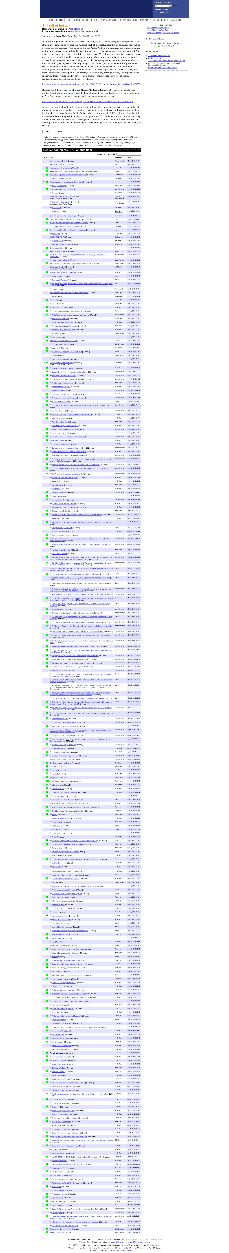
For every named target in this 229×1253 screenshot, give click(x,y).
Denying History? (58, 848)
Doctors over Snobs (57, 248)
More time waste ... (58, 1153)
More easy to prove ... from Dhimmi (64, 507)
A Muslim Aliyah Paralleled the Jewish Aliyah (166, 61)
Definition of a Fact (58, 1068)
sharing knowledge (59, 186)
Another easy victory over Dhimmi (64, 504)
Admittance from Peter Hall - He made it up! (67, 1183)
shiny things (56, 867)
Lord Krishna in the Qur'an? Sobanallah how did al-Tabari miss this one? (78, 632)
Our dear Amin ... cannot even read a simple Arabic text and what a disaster (79, 405)
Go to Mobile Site (162, 12)
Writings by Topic (162, 9)
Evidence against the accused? (63, 322)
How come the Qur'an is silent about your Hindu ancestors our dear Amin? (78, 594)
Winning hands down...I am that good (65, 953)
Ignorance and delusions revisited (64, 726)
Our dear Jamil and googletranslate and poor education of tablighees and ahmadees (82, 713)
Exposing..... (56, 518)
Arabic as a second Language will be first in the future (69, 171)
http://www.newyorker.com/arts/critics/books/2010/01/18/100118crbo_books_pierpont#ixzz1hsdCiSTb (91, 84)
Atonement (56, 481)
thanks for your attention (60, 319)
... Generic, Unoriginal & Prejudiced (64, 792)
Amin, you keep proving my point (63, 990)
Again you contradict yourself (62, 1009)
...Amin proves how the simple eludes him (67, 1164)
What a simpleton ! (58, 1172)
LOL (53, 942)
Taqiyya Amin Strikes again (61, 1122)
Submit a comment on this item (127, 149)
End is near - (56, 826)
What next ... (56, 489)
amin (54, 883)
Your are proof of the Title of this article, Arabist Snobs (71, 807)
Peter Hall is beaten (59, 1020)
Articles (59, 20)
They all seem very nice (60, 934)
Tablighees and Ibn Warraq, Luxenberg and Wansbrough (72, 663)
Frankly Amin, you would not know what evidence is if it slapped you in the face (80, 1094)
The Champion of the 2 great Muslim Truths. (67, 811)
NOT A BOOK (56, 208)
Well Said (55, 234)
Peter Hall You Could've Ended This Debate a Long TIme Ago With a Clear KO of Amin (83, 1140)
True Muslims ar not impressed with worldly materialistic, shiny (74, 886)
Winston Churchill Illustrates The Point (64, 341)
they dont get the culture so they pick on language (68, 230)
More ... (54, 1075)
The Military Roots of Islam (61, 202)
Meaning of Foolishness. (61, 1049)
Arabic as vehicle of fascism (60, 168)
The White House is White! (61, 818)
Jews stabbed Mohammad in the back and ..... (68, 964)
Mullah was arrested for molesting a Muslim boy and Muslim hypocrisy (77, 515)
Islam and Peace (58, 531)
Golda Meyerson (58, 833)
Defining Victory (57, 986)
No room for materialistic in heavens (65, 852)
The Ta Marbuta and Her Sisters (61, 363)
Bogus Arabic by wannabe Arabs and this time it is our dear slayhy (75, 1209)
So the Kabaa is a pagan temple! (63, 960)
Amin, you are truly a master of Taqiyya (66, 1016)
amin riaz (55, 337)
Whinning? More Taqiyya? (61, 1079)
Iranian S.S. (56, 348)
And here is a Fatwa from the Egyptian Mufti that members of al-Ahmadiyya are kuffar (82, 626)
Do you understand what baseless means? (67, 311)
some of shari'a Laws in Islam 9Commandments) (69, 931)
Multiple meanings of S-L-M (62, 528)
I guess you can (57, 1198)
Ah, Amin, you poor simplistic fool (64, 908)
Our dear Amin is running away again (65, 756)
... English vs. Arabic (59, 1100)
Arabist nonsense (56, 1233)
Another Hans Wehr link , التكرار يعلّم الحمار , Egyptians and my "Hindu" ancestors (81, 578)
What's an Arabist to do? (58, 164)
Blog (68, 20)
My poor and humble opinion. (62, 781)
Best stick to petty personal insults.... (65, 426)
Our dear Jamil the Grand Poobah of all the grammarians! (72, 613)
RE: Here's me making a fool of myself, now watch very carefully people (77, 698)
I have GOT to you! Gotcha (61, 1087)
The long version (58, 671)
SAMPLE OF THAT (57, 237)
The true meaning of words (59, 260)
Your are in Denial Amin (60, 916)
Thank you (56, 211)
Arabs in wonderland (59, 796)
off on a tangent (57, 785)
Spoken (85, 20)
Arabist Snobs (76, 29)
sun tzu (54, 778)
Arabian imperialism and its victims (64, 398)
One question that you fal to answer (64, 326)
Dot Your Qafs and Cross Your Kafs (64, 226)
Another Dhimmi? (58, 905)
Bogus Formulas (58, 1190)
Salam (54, 289)
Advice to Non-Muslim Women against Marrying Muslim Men (164, 64)
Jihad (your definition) (58, 267)
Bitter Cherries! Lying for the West (64, 394)
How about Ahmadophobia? (62, 760)
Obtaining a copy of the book (60, 197)
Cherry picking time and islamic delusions (67, 379)
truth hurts (53, 766)
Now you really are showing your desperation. (68, 1083)
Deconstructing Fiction (60, 511)
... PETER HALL (57, 1176)
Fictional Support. (58, 441)
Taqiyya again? (57, 938)
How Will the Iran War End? (158, 30)
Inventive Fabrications (60, 1202)
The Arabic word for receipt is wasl (64, 429)
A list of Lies (56, 972)
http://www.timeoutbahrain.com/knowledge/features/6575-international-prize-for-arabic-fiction (87, 101)
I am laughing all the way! (61, 550)
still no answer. (57, 1042)
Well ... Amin (56, 1187)
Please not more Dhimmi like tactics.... (65, 879)
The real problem (58, 855)
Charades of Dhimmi (59, 444)
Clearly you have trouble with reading (65, 1118)
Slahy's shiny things (59, 863)
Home (50, 20)
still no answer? (57, 1031)
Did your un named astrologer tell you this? (67, 844)
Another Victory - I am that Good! (63, 330)
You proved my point (59, 897)
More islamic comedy (59, 492)
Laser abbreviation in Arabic (62, 927)
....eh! (54, 912)
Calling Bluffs (56, 1150)
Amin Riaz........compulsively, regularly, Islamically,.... (70, 315)
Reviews (76, 20)
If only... (54, 815)
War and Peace (57, 241)
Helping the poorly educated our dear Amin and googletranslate (75, 656)
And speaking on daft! (60, 719)
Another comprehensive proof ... (63, 383)
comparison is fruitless (60, 946)
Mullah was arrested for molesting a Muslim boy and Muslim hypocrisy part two (80, 522)
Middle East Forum (142, 20)
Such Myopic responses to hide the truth (66, 1001)
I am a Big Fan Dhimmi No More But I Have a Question (71, 415)
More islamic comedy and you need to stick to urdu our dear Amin (75, 465)
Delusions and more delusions (63, 735)
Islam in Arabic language (61, 402)
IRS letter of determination (127, 1251)
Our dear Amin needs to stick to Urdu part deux (68, 448)
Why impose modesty (58, 161)
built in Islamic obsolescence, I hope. (63, 216)
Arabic (54, 837)
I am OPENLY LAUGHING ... (62, 1023)
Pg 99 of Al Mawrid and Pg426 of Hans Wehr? (68, 452)
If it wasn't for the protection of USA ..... (65, 804)
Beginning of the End (59, 1125)
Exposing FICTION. (59, 1168)
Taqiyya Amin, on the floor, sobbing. (64, 1146)
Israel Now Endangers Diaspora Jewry (163, 33)
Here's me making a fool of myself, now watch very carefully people (76, 574)
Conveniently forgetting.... (61, 1103)
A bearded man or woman (61, 359)
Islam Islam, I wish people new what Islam (67, 352)
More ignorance (57, 609)
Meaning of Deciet (58, 418)
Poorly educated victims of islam (63, 722)
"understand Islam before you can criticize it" (66, 219)
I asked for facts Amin (59, 1057)
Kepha (54, 334)
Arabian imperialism (59, 189)
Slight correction (58, 390)
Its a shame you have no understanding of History (69, 994)
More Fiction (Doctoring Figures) (63, 1111)
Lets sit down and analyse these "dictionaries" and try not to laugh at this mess (80, 583)
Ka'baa (54, 957)
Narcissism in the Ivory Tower (60, 1229)
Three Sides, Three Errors (158, 28)
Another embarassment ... (61, 387)
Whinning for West (58, 1064)
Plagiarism (56, 496)
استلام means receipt (59, 554)
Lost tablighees (57, 1213)
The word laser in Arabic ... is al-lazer (65, 455)
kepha (54, 304)
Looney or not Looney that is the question (67, 875)
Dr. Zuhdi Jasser (155, 58)
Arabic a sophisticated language (63, 890)
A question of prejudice (60, 308)
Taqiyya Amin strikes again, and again (65, 1133)
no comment (56, 923)
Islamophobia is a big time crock (63, 745)
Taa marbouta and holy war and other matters (66, 182)
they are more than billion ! (61, 244)
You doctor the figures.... (60, 1114)
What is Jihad (57, 276)
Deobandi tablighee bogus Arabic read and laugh (69, 372)
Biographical (124, 20)
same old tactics (57, 485)
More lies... (56, 1005)
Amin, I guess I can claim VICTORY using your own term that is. (74, 1027)
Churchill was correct (59, 344)
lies (53, 296)
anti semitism (56, 830)
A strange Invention (59, 1161)
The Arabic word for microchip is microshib (67, 474)
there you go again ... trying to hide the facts (67, 975)
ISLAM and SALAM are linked (62, 368)
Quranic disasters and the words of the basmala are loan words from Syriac (79, 468)
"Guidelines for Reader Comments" (108, 145)
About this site (160, 20)
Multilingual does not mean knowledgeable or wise (68, 223)
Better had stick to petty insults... (63, 983)
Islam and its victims (59, 433)
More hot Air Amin (58, 1072)
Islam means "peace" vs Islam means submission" (68, 175)
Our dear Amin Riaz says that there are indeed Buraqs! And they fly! (76, 622)
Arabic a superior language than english (66, 894)
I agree (54, 774)
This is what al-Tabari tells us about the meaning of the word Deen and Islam (79, 544)
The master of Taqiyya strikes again (64, 968)
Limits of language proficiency (61, 763)
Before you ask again (59, 1194)
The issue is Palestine (60, 280)
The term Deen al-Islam (60, 535)
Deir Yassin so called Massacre (63, 800)
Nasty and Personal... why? (62, 1129)
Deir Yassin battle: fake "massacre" (64, 1226)
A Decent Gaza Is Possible (159, 56)
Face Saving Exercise (60, 422)
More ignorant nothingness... (62, 871)
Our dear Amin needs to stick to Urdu (65, 437)
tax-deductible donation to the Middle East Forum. (129, 1242)
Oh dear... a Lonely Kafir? (61, 752)
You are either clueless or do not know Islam (68, 949)
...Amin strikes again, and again (63, 1179)
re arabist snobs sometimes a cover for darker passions (70, 264)
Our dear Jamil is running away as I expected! (68, 667)
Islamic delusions (58, 411)
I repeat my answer (59, 1205)
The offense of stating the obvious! (64, 273)
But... (54, 300)
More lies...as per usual (86, 31)
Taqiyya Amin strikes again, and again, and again (69, 1137)
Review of (162, 68)
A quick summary (58, 1035)
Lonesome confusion (59, 748)
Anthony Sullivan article (58, 251)
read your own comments (61, 979)
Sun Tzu (55, 770)
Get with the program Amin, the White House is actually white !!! (74, 841)
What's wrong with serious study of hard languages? (69, 293)
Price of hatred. (57, 789)
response (55, 1012)
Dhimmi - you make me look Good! (64, 478)
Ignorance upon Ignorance (61, 920)
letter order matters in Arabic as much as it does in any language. (75, 1222)
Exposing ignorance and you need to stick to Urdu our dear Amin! (75, 646)
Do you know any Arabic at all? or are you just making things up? (75, 859)
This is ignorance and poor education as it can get (70, 659)
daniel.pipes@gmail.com (135, 1239)
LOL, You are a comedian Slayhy (64, 901)
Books (94, 20)
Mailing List (175, 20)
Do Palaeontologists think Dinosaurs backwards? (69, 998)
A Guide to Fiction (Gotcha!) (62, 1090)
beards (54, 356)
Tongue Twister (57, 179)
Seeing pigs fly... (58, 822)
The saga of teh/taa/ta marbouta (63, 376)
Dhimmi (55, 193)
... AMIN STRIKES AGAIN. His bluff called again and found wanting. (76, 1157)
